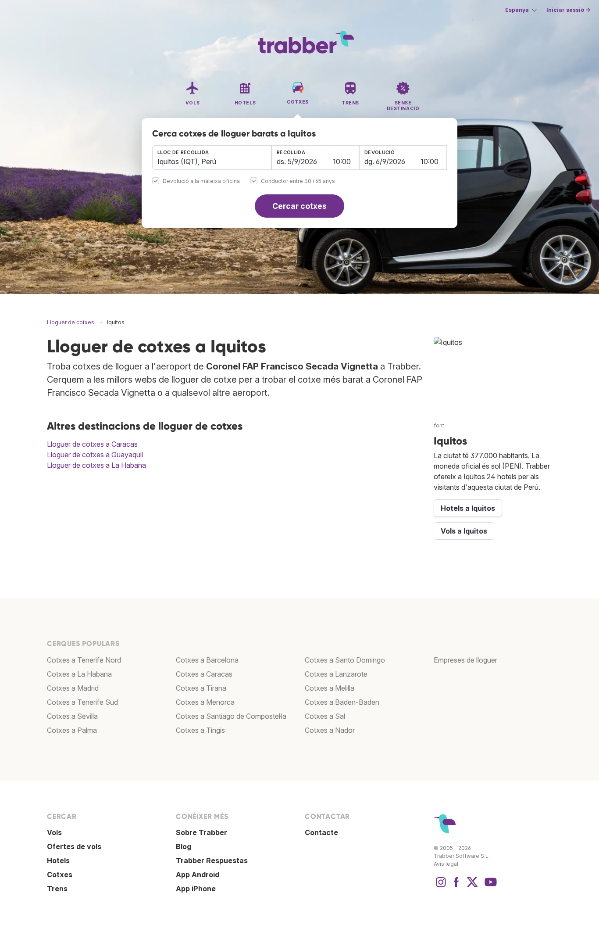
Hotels (58, 860)
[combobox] (211, 157)
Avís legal (446, 863)
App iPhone (196, 888)
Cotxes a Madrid (73, 688)
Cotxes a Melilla (329, 688)
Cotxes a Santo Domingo (345, 660)
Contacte (321, 832)
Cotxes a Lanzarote (336, 674)
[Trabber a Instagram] (441, 886)
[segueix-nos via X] (472, 886)
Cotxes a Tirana (201, 688)
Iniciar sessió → (568, 10)
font (439, 425)
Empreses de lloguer (465, 660)
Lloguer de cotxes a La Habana (96, 465)
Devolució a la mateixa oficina (201, 181)
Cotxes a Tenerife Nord (84, 660)
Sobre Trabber (201, 832)
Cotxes (59, 874)
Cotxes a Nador (330, 730)
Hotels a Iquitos (468, 508)
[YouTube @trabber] (489, 886)
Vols (54, 832)
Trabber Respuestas (212, 860)
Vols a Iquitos (464, 531)
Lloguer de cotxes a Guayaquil (95, 454)
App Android (197, 874)
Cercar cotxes (299, 206)
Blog (183, 846)
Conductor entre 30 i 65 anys (298, 181)
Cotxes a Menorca (205, 702)
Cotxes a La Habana (79, 674)
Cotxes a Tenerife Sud (82, 702)
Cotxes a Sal (325, 716)
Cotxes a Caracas (204, 674)
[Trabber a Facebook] (456, 886)
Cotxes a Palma (72, 730)
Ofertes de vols (74, 846)
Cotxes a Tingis (200, 730)
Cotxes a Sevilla (72, 716)
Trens (57, 888)
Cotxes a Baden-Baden (342, 702)
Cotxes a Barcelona (207, 660)
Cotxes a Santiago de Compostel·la (231, 716)
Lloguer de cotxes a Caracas (92, 444)
